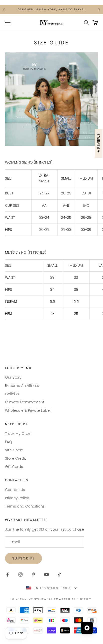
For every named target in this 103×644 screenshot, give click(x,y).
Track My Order (18, 433)
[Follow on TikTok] (59, 574)
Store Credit (15, 458)
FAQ (8, 441)
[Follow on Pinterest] (33, 574)
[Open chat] (87, 628)
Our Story (13, 377)
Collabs (12, 393)
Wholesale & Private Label (27, 410)
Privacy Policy (17, 497)
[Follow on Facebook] (7, 574)
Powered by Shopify (72, 599)
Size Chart (14, 450)
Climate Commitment (24, 402)
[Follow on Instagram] (20, 574)
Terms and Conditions (25, 506)
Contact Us (15, 489)
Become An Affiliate (22, 385)
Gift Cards (14, 466)
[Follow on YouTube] (46, 574)
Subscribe (23, 558)
